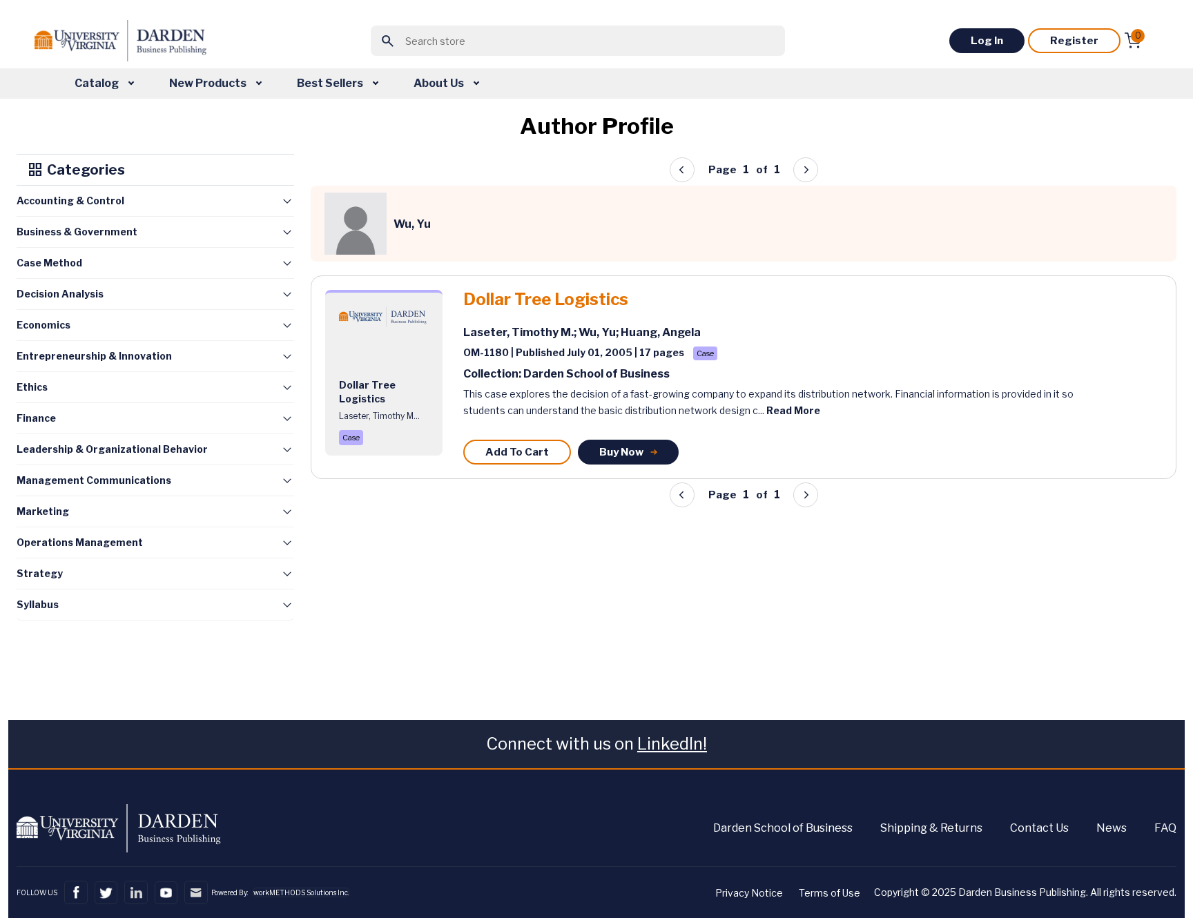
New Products (209, 83)
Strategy (40, 573)
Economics (43, 325)
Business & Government (77, 231)
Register (1074, 41)
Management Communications (94, 480)
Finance (36, 418)
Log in (987, 41)
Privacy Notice (749, 893)
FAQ (1165, 827)
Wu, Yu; (600, 332)
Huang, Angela (661, 332)
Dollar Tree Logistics (545, 299)
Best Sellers (331, 83)
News (1111, 827)
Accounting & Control (70, 200)
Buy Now (621, 452)
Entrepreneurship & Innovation (94, 356)
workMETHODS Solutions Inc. (301, 892)
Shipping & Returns (931, 827)
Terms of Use (829, 893)
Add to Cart (517, 452)
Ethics (32, 387)
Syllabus (38, 604)
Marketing (43, 511)
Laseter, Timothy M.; (521, 332)
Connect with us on (596, 744)
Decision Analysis (60, 294)
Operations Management (80, 542)
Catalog (98, 83)
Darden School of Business (783, 827)
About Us (440, 83)
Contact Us (1039, 827)
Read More (793, 410)
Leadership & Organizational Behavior (112, 449)
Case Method (49, 262)
